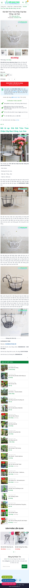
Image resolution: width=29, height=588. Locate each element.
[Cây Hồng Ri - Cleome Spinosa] (4, 456)
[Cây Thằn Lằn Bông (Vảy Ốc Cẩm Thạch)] (4, 521)
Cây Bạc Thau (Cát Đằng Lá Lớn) (15, 488)
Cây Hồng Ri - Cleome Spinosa (15, 456)
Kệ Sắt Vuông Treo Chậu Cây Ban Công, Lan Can (21, 547)
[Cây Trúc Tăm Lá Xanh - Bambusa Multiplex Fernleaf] (4, 472)
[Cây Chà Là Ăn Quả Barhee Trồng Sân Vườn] (4, 504)
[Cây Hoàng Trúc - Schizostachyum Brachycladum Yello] (4, 480)
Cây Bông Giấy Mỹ (12, 424)
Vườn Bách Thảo (12, 366)
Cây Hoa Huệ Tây (12, 383)
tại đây (17, 120)
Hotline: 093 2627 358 (9, 584)
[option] (14, 34)
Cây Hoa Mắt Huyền (13, 512)
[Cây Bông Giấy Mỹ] (4, 424)
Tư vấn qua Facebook (8, 580)
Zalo (21, 91)
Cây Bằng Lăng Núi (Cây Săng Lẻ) (16, 399)
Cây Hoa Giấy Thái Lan (13, 416)
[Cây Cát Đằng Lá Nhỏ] (4, 496)
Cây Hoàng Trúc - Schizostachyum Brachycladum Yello (16, 480)
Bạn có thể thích (7, 362)
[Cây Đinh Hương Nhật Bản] (4, 432)
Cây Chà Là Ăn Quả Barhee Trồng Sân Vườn (17, 504)
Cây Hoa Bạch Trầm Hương (14, 448)
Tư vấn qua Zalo (7, 577)
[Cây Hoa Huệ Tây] (4, 384)
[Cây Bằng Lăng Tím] (4, 440)
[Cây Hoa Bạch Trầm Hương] (4, 448)
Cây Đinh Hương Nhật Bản (14, 432)
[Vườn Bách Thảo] (12, 2)
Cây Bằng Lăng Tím (12, 440)
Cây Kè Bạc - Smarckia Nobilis (15, 391)
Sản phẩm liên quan (15, 528)
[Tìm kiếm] (23, 3)
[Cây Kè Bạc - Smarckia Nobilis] (4, 392)
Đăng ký (24, 566)
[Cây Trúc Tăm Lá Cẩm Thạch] (4, 464)
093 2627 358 (16, 97)
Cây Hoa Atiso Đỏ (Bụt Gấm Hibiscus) (17, 375)
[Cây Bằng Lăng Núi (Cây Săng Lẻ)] (4, 400)
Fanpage (15, 91)
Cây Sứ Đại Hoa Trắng (13, 367)
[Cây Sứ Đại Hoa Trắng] (4, 368)
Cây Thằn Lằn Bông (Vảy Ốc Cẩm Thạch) (17, 520)
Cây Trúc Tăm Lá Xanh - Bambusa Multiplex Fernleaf (16, 472)
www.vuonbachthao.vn (14, 586)
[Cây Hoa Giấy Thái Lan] (4, 416)
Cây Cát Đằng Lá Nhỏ (13, 496)
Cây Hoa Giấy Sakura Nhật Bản (15, 407)
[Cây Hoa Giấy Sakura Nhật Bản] (4, 408)
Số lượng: (3, 79)
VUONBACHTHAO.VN (10, 344)
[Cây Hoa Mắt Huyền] (4, 512)
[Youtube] (20, 580)
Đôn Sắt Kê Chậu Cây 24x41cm (7, 547)
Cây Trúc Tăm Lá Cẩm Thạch (14, 464)
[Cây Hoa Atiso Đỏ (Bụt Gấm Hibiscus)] (4, 376)
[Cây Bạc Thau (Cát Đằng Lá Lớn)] (4, 488)
